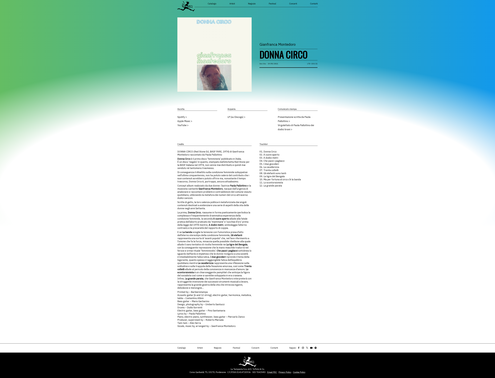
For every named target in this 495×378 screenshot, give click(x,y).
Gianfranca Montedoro (277, 44)
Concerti (293, 3)
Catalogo (212, 3)
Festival (272, 3)
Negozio (252, 3)
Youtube (311, 347)
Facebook (299, 347)
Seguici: (292, 348)
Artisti (232, 3)
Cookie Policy (299, 372)
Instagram (303, 347)
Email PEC (272, 372)
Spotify (316, 347)
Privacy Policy (285, 372)
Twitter (307, 347)
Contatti (314, 3)
